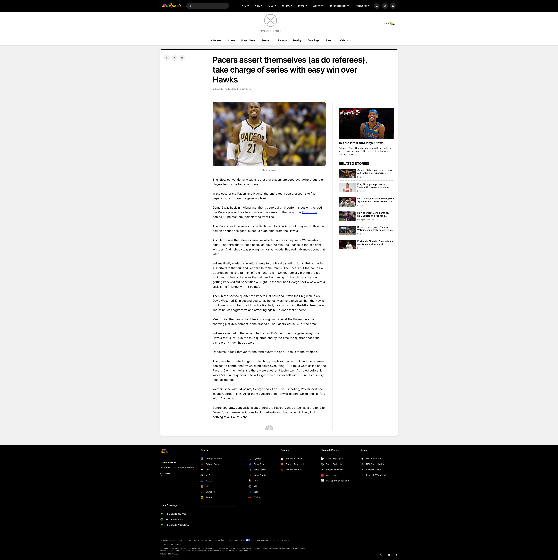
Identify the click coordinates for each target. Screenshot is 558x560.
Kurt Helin (219, 89)
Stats (328, 40)
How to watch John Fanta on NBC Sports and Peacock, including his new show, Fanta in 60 (375, 214)
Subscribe (166, 473)
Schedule (215, 40)
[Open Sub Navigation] (248, 5)
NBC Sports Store (204, 540)
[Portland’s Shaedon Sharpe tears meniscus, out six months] (347, 244)
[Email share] (182, 58)
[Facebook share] (167, 58)
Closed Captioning (184, 540)
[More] (377, 6)
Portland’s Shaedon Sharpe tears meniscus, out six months (375, 243)
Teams (265, 40)
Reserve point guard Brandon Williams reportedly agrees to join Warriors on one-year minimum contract (375, 228)
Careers (172, 540)
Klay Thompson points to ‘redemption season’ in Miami (373, 186)
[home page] (172, 6)
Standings (313, 40)
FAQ (194, 540)
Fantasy (282, 40)
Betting (297, 40)
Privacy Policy (238, 540)
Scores (231, 40)
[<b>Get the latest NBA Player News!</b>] (366, 123)
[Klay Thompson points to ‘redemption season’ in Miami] (347, 187)
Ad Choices (226, 540)
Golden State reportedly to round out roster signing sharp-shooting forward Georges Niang (375, 171)
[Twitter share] (174, 58)
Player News (248, 40)
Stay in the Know (168, 462)
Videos (344, 40)
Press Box (217, 540)
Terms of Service (283, 540)
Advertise (164, 540)
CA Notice (271, 540)
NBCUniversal (176, 545)
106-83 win (309, 212)
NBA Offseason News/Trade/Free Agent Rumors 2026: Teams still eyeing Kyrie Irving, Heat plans (375, 200)
